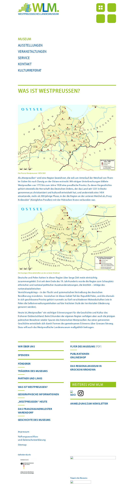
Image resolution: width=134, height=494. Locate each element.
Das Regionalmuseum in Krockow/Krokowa (86, 367)
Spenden (23, 355)
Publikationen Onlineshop (79, 355)
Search (100, 18)
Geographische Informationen (38, 394)
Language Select (111, 18)
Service (24, 57)
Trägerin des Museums (33, 371)
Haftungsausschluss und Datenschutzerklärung (32, 438)
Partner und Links (30, 378)
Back (111, 7)
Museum (24, 39)
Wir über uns (26, 346)
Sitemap (22, 444)
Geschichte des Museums (34, 419)
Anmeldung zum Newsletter (89, 403)
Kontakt (25, 64)
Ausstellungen (30, 45)
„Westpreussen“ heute (32, 401)
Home (100, 7)
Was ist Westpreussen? (33, 387)
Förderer (24, 363)
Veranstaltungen (32, 51)
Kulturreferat (30, 70)
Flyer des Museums (82, 346)
